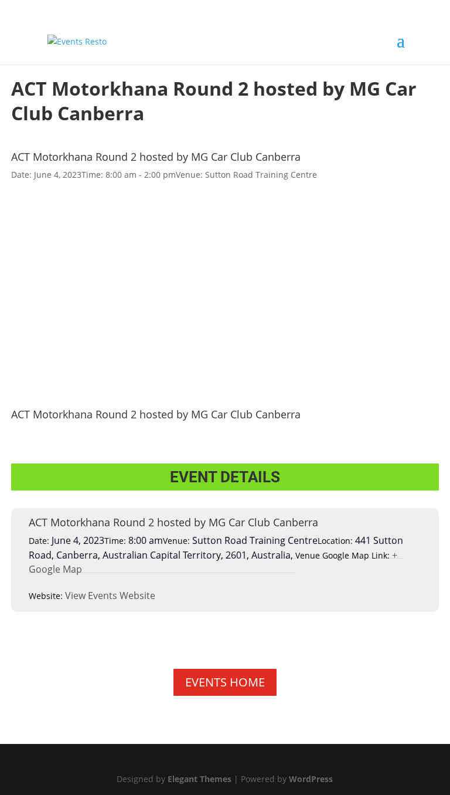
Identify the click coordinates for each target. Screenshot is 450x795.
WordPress (311, 778)
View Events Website (110, 595)
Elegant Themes (199, 778)
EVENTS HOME (225, 682)
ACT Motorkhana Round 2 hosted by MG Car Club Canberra (156, 157)
